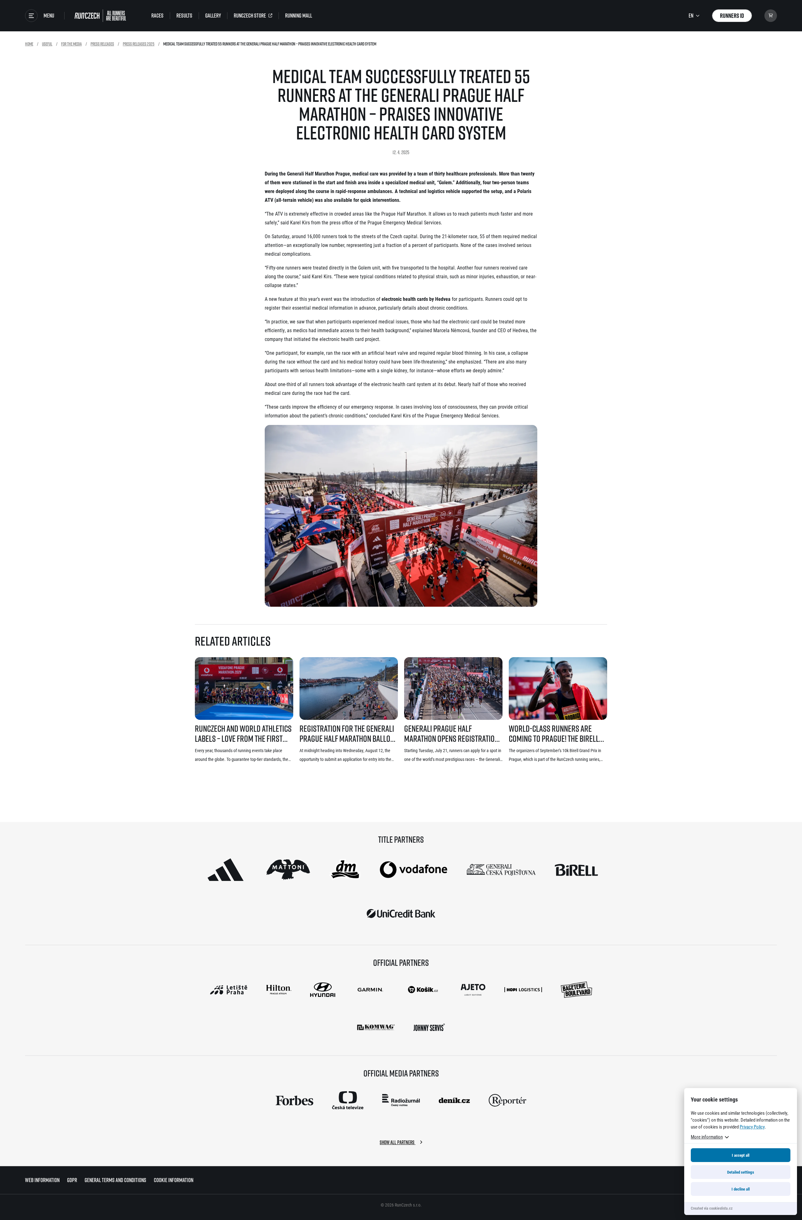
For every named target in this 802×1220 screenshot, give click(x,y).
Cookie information (173, 1180)
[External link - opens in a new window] (225, 869)
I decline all (741, 1189)
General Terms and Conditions (115, 1180)
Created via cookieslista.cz (711, 1208)
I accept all (740, 1155)
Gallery (213, 15)
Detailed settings (740, 1172)
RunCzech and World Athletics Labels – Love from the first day (243, 734)
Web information (42, 1180)
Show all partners (397, 1142)
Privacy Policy (752, 1126)
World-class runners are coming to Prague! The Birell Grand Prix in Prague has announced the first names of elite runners (556, 734)
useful (47, 44)
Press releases (102, 44)
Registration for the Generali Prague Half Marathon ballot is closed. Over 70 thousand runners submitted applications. (346, 734)
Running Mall (298, 15)
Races (157, 15)
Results (184, 15)
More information (707, 1137)
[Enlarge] (529, 433)
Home (29, 44)
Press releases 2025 (138, 44)
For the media (71, 44)
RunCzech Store (250, 15)
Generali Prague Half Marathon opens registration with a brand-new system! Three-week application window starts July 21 (451, 734)
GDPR (72, 1180)
